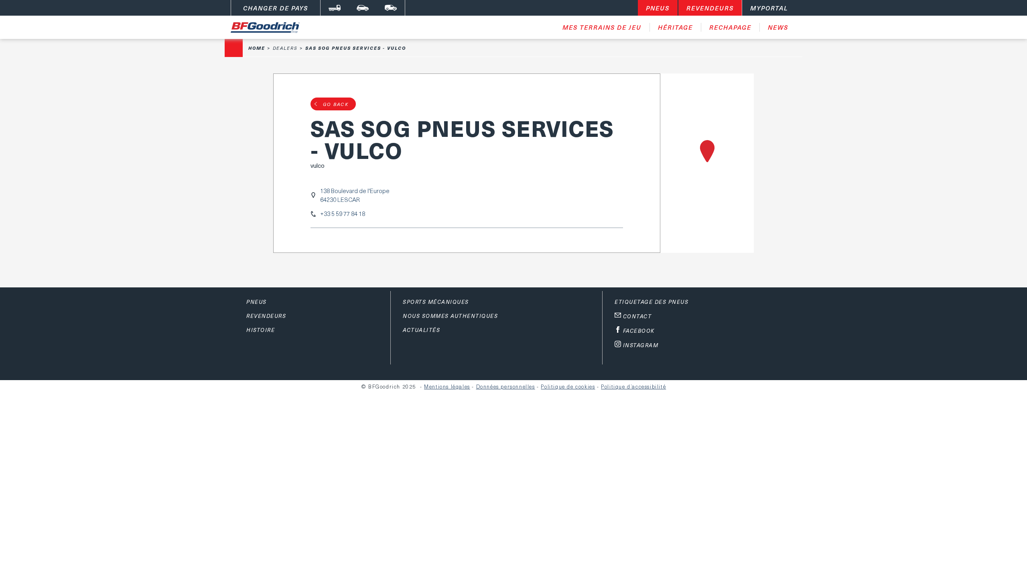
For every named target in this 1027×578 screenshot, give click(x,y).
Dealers (285, 48)
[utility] (391, 8)
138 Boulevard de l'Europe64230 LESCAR (355, 195)
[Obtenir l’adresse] (707, 163)
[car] (363, 8)
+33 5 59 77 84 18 (342, 214)
